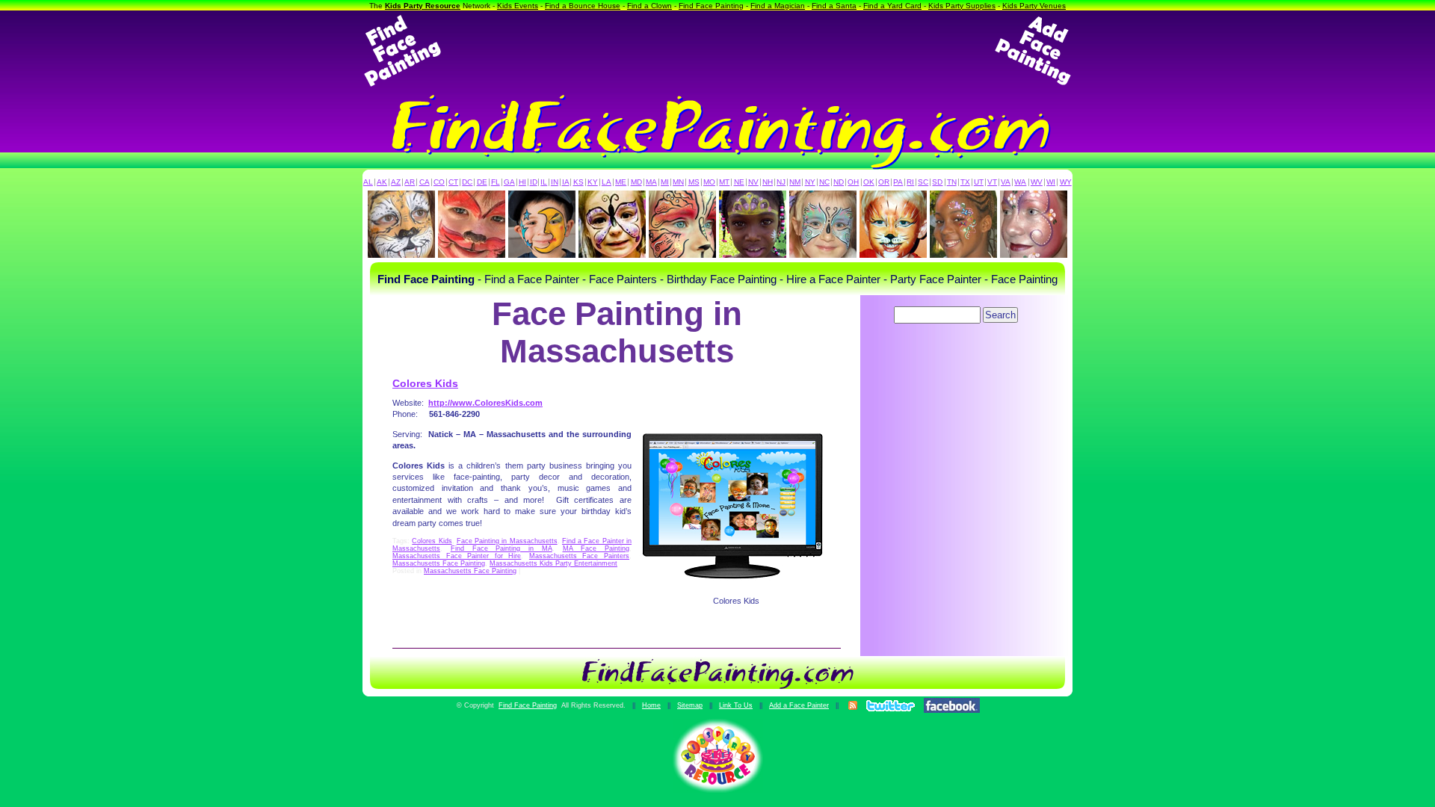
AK (382, 182)
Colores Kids (425, 383)
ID (533, 182)
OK (868, 182)
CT (453, 182)
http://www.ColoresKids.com (485, 402)
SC (923, 182)
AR (409, 182)
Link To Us (736, 705)
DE (482, 182)
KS (578, 182)
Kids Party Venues (1034, 5)
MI (665, 182)
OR (883, 182)
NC (824, 182)
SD (937, 182)
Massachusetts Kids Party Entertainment (553, 563)
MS (694, 182)
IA (566, 182)
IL (543, 182)
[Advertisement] (717, 50)
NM (794, 182)
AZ (396, 182)
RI (910, 182)
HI (522, 182)
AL (368, 182)
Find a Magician (777, 5)
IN (554, 182)
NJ (781, 182)
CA (424, 182)
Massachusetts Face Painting (438, 563)
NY (810, 182)
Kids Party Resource (422, 5)
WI (1050, 182)
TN (952, 182)
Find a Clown (649, 5)
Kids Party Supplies (962, 5)
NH (767, 182)
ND (838, 182)
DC (467, 182)
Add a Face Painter (799, 705)
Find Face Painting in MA (501, 548)
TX (965, 182)
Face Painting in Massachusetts (507, 541)
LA (606, 182)
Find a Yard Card (892, 5)
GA (509, 182)
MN (678, 182)
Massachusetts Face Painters (579, 556)
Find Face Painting (711, 5)
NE (739, 182)
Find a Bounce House (582, 5)
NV (753, 182)
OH (853, 182)
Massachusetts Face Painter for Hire (456, 556)
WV (1037, 182)
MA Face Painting (596, 548)
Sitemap (690, 705)
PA (898, 182)
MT (724, 182)
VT (992, 182)
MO (709, 182)
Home (651, 705)
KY (592, 182)
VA (1005, 182)
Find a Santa (834, 5)
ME (620, 182)
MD (636, 182)
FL (495, 182)
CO (439, 182)
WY (1066, 182)
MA (651, 182)
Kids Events (517, 5)
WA (1020, 182)
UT (979, 182)
